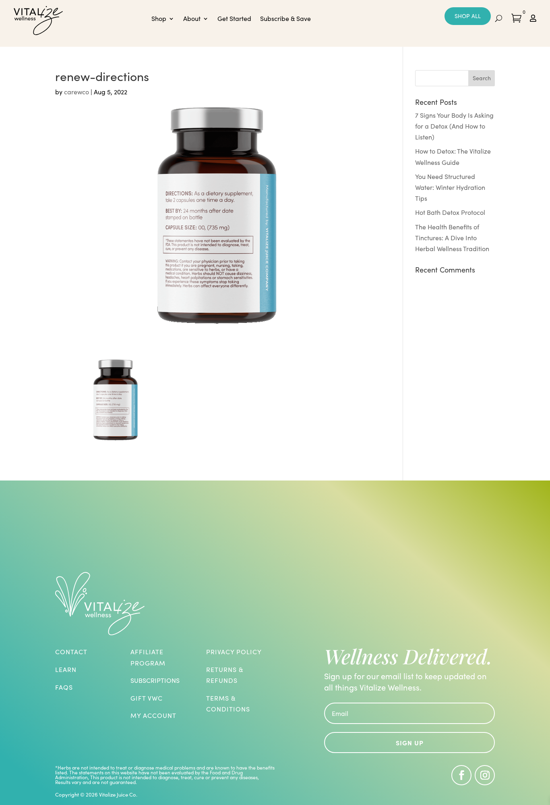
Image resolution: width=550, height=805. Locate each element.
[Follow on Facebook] (461, 775)
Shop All (468, 16)
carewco (76, 91)
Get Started (234, 19)
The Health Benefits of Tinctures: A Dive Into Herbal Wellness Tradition (452, 238)
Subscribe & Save (285, 19)
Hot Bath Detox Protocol (450, 212)
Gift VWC (146, 698)
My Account (153, 715)
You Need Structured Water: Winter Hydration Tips (450, 187)
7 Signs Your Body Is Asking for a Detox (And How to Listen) (454, 126)
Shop (158, 19)
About (192, 19)
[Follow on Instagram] (485, 775)
